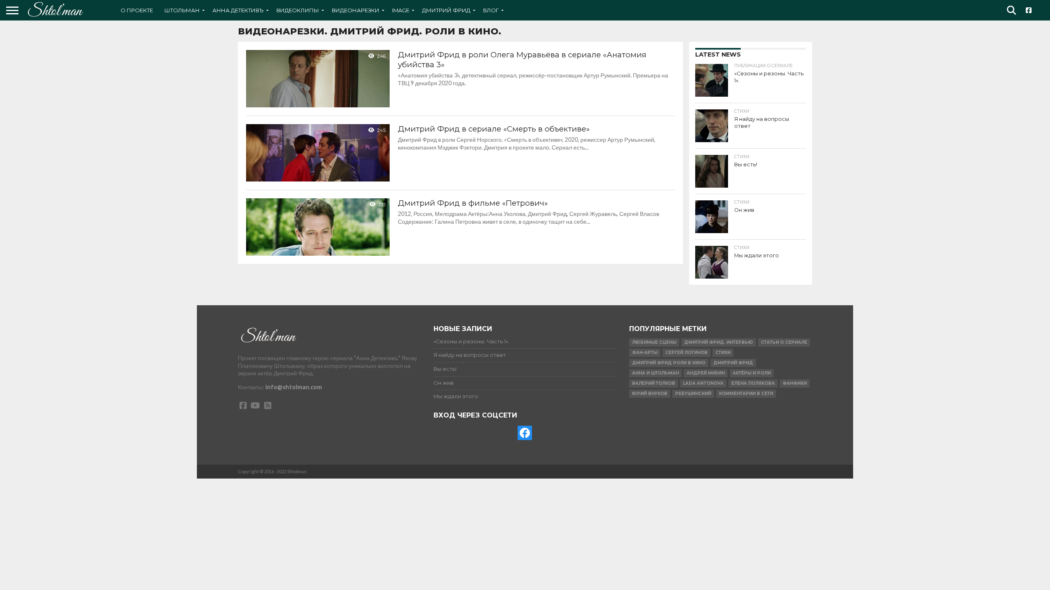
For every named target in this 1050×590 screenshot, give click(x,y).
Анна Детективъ (238, 10)
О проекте (137, 10)
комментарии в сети (746, 393)
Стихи (722, 352)
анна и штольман (655, 373)
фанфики (795, 383)
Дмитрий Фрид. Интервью (718, 342)
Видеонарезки (355, 10)
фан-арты (644, 352)
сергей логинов (686, 352)
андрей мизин (706, 373)
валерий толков (653, 383)
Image (400, 10)
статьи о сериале (784, 342)
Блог (491, 10)
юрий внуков (649, 393)
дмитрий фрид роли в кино (668, 362)
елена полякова (753, 383)
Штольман (182, 10)
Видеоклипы (297, 10)
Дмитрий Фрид (446, 10)
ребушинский (693, 393)
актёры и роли (752, 373)
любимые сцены (654, 342)
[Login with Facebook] (525, 433)
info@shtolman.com (293, 387)
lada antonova (703, 383)
